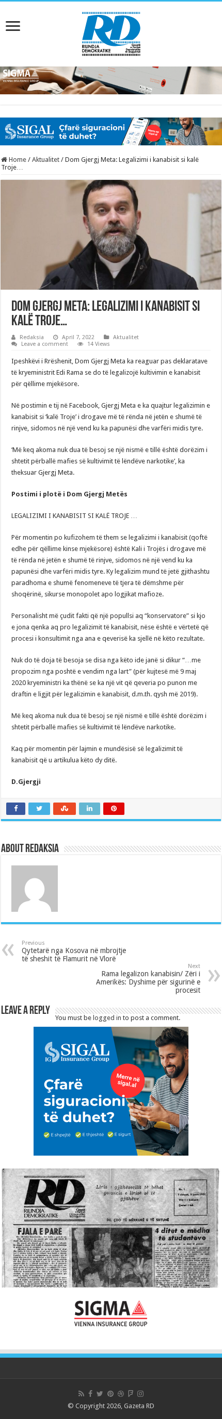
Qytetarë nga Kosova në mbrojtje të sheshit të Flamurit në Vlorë (74, 951)
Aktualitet (45, 159)
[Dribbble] (121, 1394)
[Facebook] (90, 1394)
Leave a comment (44, 344)
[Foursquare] (130, 1394)
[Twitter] (100, 1394)
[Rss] (81, 1394)
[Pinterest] (110, 1394)
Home (16, 159)
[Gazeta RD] (111, 32)
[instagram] (140, 1394)
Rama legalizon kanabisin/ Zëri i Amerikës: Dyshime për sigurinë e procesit (148, 978)
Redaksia (32, 337)
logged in (107, 1018)
